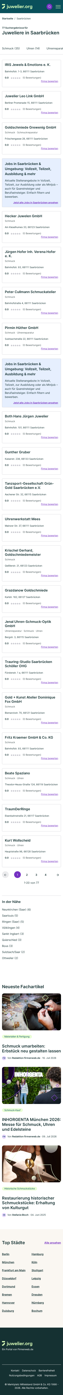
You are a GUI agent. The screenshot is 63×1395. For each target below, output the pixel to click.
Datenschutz (29, 1370)
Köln (34, 1262)
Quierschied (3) (12, 940)
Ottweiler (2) (10, 958)
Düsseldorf (9, 1278)
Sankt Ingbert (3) (13, 933)
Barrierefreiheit (47, 1370)
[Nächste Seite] (57, 874)
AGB (39, 1375)
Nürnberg (38, 1302)
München (8, 1262)
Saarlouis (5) (10, 915)
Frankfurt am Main (14, 1270)
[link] (31, 73)
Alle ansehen (52, 1242)
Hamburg (38, 1254)
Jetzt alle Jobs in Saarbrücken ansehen (35, 202)
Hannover (8, 1302)
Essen (35, 1286)
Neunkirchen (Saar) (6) (16, 909)
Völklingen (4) (11, 927)
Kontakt (15, 1370)
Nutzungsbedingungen (21, 1375)
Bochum (37, 1310)
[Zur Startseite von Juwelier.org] (17, 6)
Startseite (7, 18)
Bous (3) (7, 946)
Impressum (51, 1375)
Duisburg (8, 1310)
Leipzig (36, 1278)
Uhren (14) (33, 48)
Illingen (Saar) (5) (13, 921)
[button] (49, 7)
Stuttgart (37, 1270)
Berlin (5, 1254)
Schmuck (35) (11, 48)
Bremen (7, 1294)
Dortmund (8, 1286)
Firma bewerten (49, 81)
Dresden (37, 1294)
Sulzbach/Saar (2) (13, 952)
